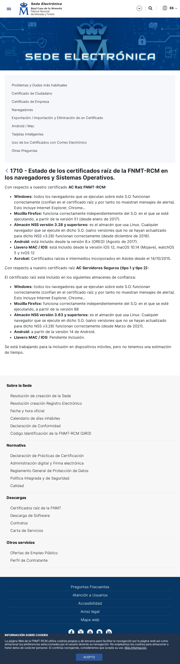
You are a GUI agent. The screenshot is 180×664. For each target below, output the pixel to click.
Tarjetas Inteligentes (28, 134)
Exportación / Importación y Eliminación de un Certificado (57, 118)
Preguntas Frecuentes (90, 586)
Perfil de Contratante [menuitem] (29, 560)
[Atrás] (7, 171)
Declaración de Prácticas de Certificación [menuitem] (47, 455)
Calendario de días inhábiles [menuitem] (35, 418)
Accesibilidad (90, 603)
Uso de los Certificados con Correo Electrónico (49, 142)
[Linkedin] (109, 631)
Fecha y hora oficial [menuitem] (27, 410)
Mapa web (90, 619)
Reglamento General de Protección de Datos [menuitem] (49, 470)
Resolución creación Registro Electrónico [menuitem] (46, 403)
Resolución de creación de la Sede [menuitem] (40, 395)
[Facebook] (71, 631)
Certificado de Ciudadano (32, 93)
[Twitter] (81, 631)
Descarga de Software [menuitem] (30, 515)
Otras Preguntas (25, 151)
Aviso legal (90, 611)
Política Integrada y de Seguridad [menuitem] (39, 478)
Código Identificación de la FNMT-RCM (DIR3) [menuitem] (50, 433)
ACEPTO (89, 657)
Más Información (135, 647)
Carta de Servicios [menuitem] (26, 530)
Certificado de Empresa (30, 102)
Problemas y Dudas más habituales (39, 85)
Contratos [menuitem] (19, 523)
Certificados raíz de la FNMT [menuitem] (35, 508)
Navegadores (22, 110)
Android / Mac (23, 126)
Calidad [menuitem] (17, 485)
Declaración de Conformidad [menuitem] (35, 425)
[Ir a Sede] (40, 9)
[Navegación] (9, 9)
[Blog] (99, 631)
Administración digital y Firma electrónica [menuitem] (47, 463)
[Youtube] (90, 631)
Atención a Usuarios (90, 595)
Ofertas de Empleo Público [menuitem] (34, 552)
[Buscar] (150, 8)
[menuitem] (90, 385)
